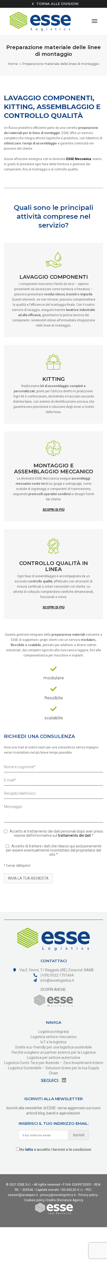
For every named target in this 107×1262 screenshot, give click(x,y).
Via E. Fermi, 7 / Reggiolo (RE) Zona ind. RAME (56, 970)
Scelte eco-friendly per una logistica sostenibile (53, 1047)
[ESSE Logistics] (40, 21)
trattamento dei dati (74, 835)
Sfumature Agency (70, 1200)
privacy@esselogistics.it (58, 1195)
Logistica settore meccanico (54, 1037)
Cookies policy (34, 1200)
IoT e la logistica (53, 1042)
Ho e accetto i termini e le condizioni (55, 1149)
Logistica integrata (53, 1031)
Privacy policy (88, 1195)
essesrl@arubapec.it (23, 1195)
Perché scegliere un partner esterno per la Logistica (54, 1052)
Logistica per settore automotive (53, 1057)
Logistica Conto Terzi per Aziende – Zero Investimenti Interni (53, 1063)
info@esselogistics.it (57, 980)
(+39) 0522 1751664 (57, 975)
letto (29, 1149)
